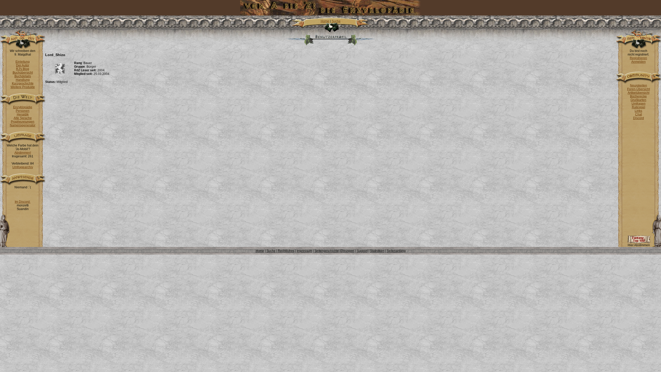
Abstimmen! (22, 152)
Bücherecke (638, 96)
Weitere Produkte (23, 87)
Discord (638, 118)
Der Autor (22, 65)
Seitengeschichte (326, 251)
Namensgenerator (22, 125)
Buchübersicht (23, 72)
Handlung (23, 80)
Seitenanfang (396, 251)
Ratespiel (638, 107)
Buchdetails (22, 76)
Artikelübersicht (638, 93)
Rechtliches (286, 251)
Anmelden (638, 62)
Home (325, 21)
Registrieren (638, 58)
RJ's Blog (22, 69)
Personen (22, 111)
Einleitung (22, 62)
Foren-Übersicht (638, 89)
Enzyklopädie (22, 107)
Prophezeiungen (22, 121)
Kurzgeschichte (23, 83)
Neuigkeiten (638, 85)
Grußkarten (638, 100)
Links (638, 111)
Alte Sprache (23, 118)
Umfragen (639, 103)
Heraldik (23, 114)
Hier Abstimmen (639, 245)
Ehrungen (347, 251)
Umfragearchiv (22, 167)
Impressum (304, 251)
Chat (638, 114)
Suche (336, 21)
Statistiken (377, 251)
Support (362, 251)
